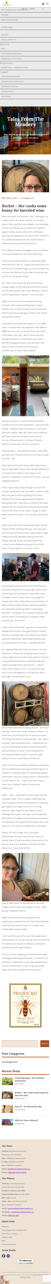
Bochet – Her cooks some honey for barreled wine (32, 1093)
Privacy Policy (7, 91)
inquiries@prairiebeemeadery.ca (20, 1208)
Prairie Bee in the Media (11, 59)
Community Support (9, 86)
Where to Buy (7, 27)
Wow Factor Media (40, 1275)
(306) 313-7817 (13, 1215)
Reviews (4, 15)
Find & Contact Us (8, 40)
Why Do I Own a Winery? (26, 1120)
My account (6, 96)
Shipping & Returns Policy (12, 81)
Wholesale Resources (10, 76)
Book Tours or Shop (9, 20)
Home (17, 143)
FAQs (3, 49)
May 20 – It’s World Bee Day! (28, 1106)
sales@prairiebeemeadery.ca (22, 1212)
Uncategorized (28, 143)
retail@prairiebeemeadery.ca (19, 1169)
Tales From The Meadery (11, 54)
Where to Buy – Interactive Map (14, 67)
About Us (4, 44)
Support (4, 35)
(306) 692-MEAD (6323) (17, 1172)
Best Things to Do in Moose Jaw (14, 1230)
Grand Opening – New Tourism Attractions (29, 1079)
